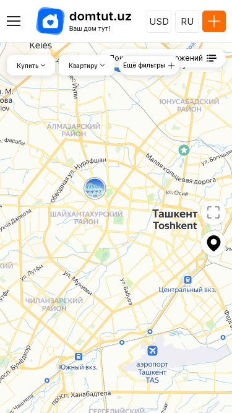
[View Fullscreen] (213, 212)
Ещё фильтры (144, 65)
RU (187, 21)
